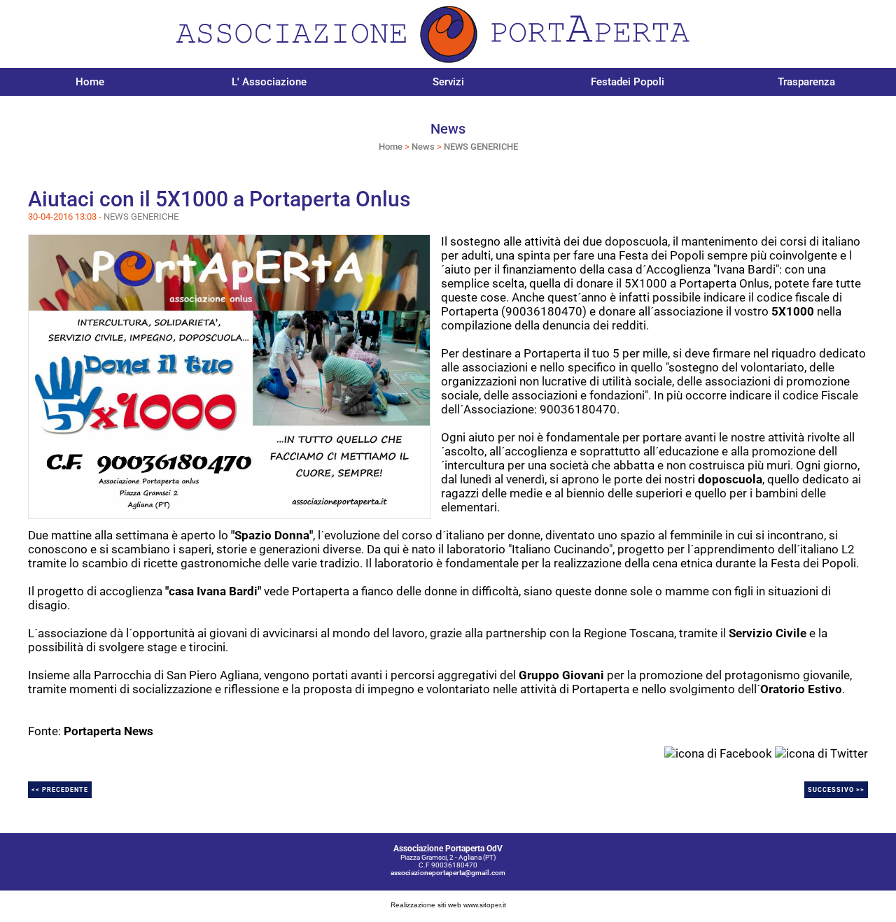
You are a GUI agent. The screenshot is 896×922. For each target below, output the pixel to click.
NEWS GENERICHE (481, 146)
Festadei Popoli (627, 82)
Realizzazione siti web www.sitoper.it (448, 905)
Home (90, 82)
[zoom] (229, 376)
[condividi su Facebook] (718, 752)
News (423, 146)
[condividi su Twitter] (821, 752)
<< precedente (59, 789)
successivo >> (836, 789)
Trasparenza (806, 82)
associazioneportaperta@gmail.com (448, 873)
